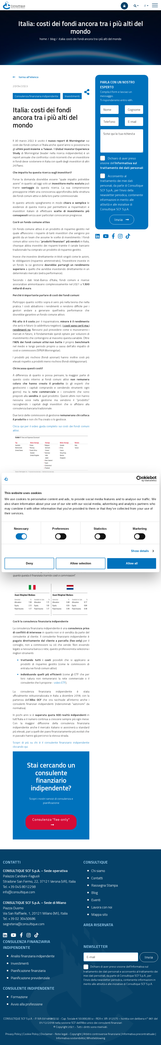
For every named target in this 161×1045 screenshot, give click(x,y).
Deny (29, 563)
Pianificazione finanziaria (28, 970)
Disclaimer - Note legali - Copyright (60, 1034)
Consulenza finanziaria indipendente (36, 96)
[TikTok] (37, 935)
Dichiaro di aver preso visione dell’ (121, 163)
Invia (118, 219)
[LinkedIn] (6, 935)
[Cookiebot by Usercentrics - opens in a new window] (139, 479)
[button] (136, 5)
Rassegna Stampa (104, 885)
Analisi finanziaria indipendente (33, 956)
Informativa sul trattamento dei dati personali (121, 165)
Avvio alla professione (27, 1004)
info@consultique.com (19, 892)
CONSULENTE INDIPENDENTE (28, 988)
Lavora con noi (101, 907)
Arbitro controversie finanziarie (101, 1034)
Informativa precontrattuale (138, 1034)
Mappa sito (99, 914)
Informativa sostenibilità (70, 1038)
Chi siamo (98, 870)
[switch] (60, 536)
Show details (140, 551)
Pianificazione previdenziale (30, 978)
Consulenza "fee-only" (51, 819)
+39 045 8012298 (22, 886)
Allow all (132, 563)
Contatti (97, 878)
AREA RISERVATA (98, 925)
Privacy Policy (13, 1034)
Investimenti (20, 963)
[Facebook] (23, 935)
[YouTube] (15, 935)
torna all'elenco (28, 77)
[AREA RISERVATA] (124, 5)
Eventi (95, 900)
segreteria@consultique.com (23, 924)
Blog (94, 892)
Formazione (19, 996)
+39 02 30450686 (22, 918)
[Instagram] (30, 935)
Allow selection (80, 563)
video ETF (60, 682)
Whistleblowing (96, 1038)
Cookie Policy (31, 1034)
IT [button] (145, 6)
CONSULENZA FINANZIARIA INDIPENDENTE (26, 944)
